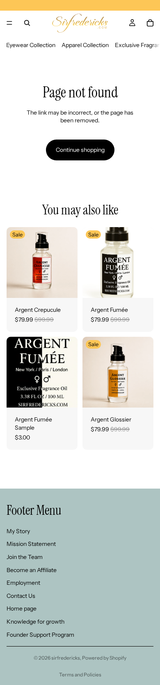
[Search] (27, 23)
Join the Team (25, 557)
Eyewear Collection (30, 45)
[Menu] (9, 23)
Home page (22, 609)
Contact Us (21, 595)
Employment (23, 582)
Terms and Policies (80, 674)
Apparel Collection (85, 45)
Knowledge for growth (35, 621)
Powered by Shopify (104, 658)
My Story (18, 531)
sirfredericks (65, 658)
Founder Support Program (40, 634)
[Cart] (150, 23)
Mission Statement (31, 544)
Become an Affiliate (32, 570)
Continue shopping (80, 149)
